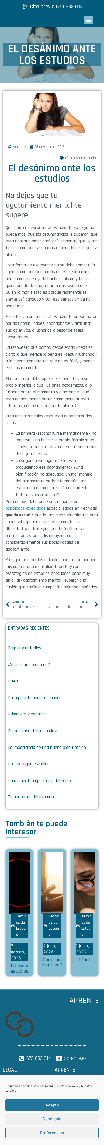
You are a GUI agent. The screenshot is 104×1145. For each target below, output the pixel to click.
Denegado (52, 1118)
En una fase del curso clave (33, 731)
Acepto (52, 1105)
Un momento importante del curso (39, 780)
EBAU (13, 681)
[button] (88, 20)
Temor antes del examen (31, 797)
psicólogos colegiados (25, 508)
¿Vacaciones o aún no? (29, 664)
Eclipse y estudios (24, 648)
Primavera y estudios (27, 714)
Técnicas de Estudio (80, 158)
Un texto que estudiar (28, 764)
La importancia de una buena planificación (47, 747)
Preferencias (52, 1132)
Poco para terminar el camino (35, 698)
